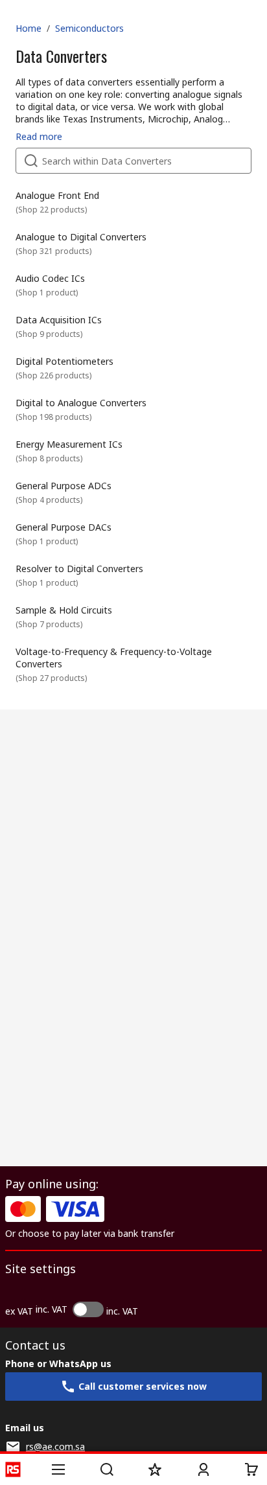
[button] (58, 1469)
